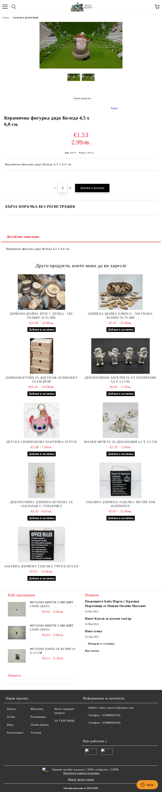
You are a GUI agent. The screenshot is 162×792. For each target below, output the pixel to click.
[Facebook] (88, 731)
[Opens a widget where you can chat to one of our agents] (147, 785)
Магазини (37, 708)
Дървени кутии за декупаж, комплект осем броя (41, 379)
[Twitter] (97, 731)
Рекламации (38, 716)
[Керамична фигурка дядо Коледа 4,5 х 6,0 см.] (81, 67)
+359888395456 (111, 722)
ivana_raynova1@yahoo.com (116, 707)
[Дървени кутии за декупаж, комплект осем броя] (41, 356)
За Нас (11, 716)
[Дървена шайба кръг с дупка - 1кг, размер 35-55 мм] (41, 292)
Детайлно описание (23, 237)
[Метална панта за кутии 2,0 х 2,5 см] (17, 656)
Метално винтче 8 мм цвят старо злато (51, 627)
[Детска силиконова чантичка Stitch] (41, 420)
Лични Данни (40, 724)
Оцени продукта (82, 98)
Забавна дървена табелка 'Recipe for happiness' (120, 504)
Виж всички (92, 650)
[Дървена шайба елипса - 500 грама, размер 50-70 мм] (120, 292)
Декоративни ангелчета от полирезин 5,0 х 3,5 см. (120, 379)
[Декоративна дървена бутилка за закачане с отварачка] (41, 480)
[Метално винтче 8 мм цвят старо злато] (17, 633)
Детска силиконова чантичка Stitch (41, 441)
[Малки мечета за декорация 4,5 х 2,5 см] (120, 420)
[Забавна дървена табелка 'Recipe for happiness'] (120, 480)
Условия (36, 732)
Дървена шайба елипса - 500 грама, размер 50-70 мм (120, 315)
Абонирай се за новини (101, 643)
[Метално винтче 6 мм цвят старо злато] (17, 609)
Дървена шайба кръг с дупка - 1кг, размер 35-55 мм (41, 315)
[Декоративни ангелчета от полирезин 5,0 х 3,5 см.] (120, 356)
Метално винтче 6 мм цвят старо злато (51, 604)
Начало (6, 18)
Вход (10, 724)
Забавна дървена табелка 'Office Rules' (41, 566)
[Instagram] (105, 731)
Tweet (114, 108)
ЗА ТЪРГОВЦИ (64, 720)
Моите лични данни (81, 779)
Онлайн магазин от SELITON (81, 788)
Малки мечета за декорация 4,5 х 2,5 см (120, 441)
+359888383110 (110, 715)
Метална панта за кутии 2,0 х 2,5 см (52, 650)
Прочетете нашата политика (81, 773)
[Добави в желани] (155, 177)
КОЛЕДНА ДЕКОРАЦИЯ (26, 18)
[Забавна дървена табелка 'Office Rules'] (41, 544)
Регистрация (15, 732)
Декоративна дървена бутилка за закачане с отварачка (41, 504)
